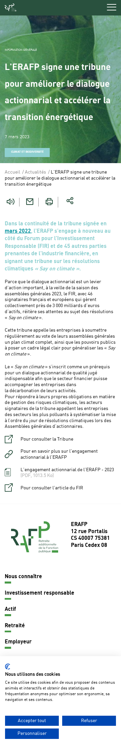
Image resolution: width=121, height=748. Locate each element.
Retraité (15, 626)
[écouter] (10, 202)
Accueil (12, 172)
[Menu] (111, 7)
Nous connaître (23, 576)
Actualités (35, 172)
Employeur (18, 642)
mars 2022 (18, 231)
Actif (10, 609)
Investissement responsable (39, 593)
